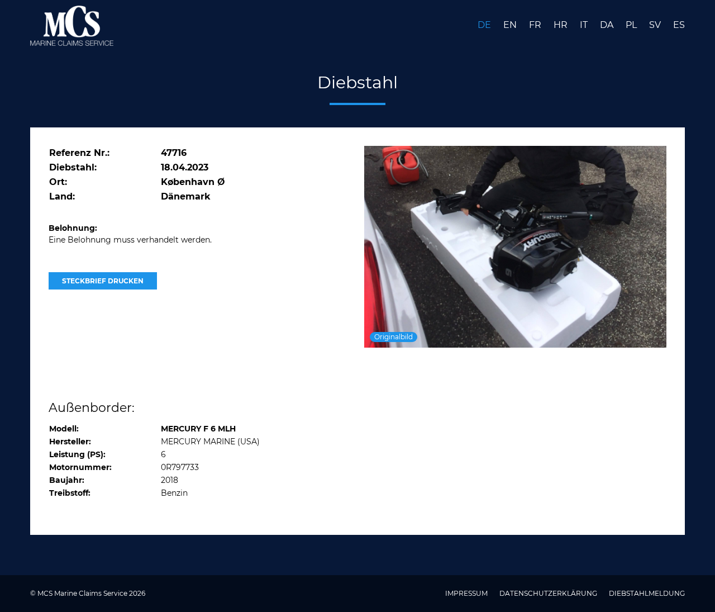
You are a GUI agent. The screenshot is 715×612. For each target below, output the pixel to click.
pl (632, 25)
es (679, 25)
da (608, 25)
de (485, 25)
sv (656, 25)
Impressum (467, 593)
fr (536, 25)
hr (562, 25)
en (511, 25)
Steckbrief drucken (103, 281)
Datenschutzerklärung (549, 593)
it (585, 25)
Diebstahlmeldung (647, 593)
